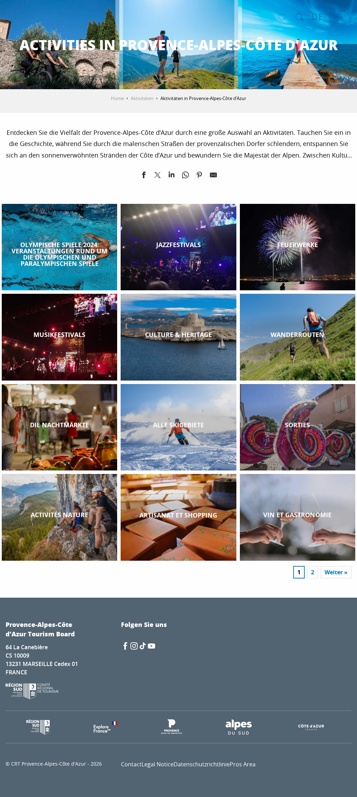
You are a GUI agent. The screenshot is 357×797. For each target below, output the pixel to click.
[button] (299, 17)
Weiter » (336, 572)
